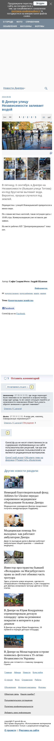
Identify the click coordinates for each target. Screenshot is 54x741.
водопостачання (12, 293)
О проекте (10, 730)
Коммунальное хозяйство (20, 300)
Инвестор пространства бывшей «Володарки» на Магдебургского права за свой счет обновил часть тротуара (24, 572)
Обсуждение (28, 423)
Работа (38, 680)
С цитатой (17, 409)
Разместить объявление (28, 460)
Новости (26, 672)
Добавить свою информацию (17, 712)
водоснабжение (26, 293)
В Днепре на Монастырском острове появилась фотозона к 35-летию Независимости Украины (26, 655)
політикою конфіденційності (25, 11)
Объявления (10, 26)
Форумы (39, 26)
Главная (8, 672)
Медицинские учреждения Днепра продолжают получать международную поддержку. (25, 507)
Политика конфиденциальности (18, 706)
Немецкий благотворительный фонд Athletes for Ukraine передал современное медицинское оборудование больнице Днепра (26, 497)
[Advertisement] (27, 57)
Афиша (17, 672)
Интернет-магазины (27, 687)
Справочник (32, 22)
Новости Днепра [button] (13, 88)
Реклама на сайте (29, 730)
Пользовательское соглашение (18, 700)
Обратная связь (11, 694)
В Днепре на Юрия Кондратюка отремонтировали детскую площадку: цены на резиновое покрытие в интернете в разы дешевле (23, 617)
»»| (49, 117)
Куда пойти (38, 672)
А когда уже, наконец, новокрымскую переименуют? (23, 417)
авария (43, 293)
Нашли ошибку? (27, 694)
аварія (36, 293)
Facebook (20, 313)
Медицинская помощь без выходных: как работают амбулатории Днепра (20, 534)
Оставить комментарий (25, 378)
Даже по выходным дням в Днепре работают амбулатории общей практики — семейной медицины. (24, 543)
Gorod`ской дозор (14, 457)
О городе (8, 22)
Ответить (8, 409)
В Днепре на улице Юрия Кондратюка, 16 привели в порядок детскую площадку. (23, 628)
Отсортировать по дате (17, 387)
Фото (19, 22)
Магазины (26, 26)
